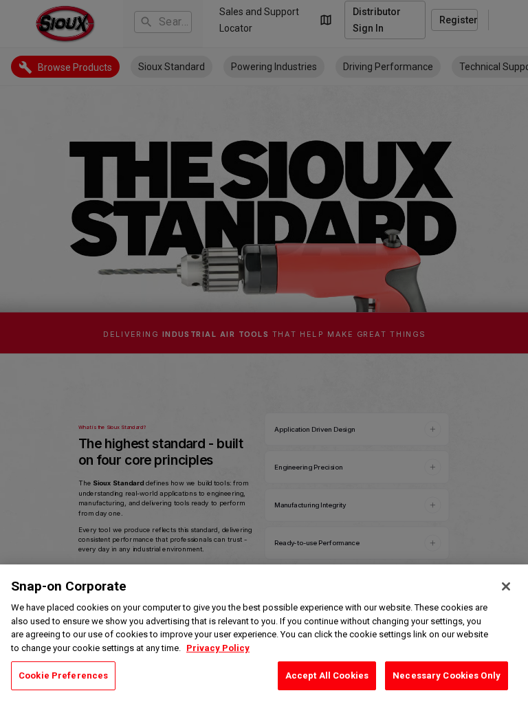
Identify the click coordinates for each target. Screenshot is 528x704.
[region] (264, 634)
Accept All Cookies (326, 675)
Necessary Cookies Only (446, 675)
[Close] (506, 586)
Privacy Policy (218, 648)
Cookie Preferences (63, 675)
